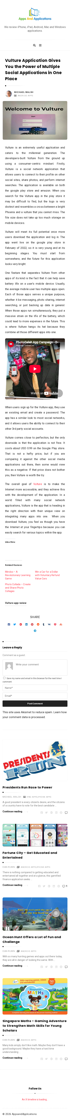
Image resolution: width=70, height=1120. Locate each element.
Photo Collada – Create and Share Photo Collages (18, 587)
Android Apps (25, 95)
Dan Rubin (9, 867)
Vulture (37, 484)
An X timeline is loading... (35, 1099)
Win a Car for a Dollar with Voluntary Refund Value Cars (47, 575)
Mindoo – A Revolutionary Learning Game (18, 575)
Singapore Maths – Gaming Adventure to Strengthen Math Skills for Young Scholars (35, 1026)
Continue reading (12, 811)
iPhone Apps (44, 797)
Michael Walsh (23, 92)
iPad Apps (32, 797)
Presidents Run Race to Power (27, 787)
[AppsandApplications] (35, 14)
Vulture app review (15, 603)
